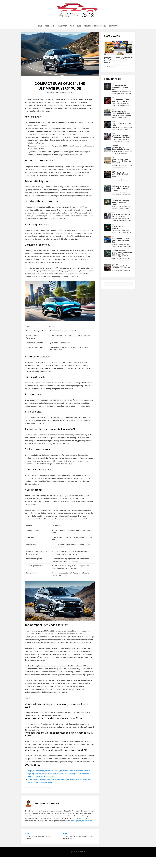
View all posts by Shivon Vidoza (81, 821)
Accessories (50, 26)
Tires (72, 26)
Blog (79, 26)
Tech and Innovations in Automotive (41, 788)
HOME (40, 26)
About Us (87, 26)
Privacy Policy (100, 26)
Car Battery (62, 26)
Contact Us (113, 26)
